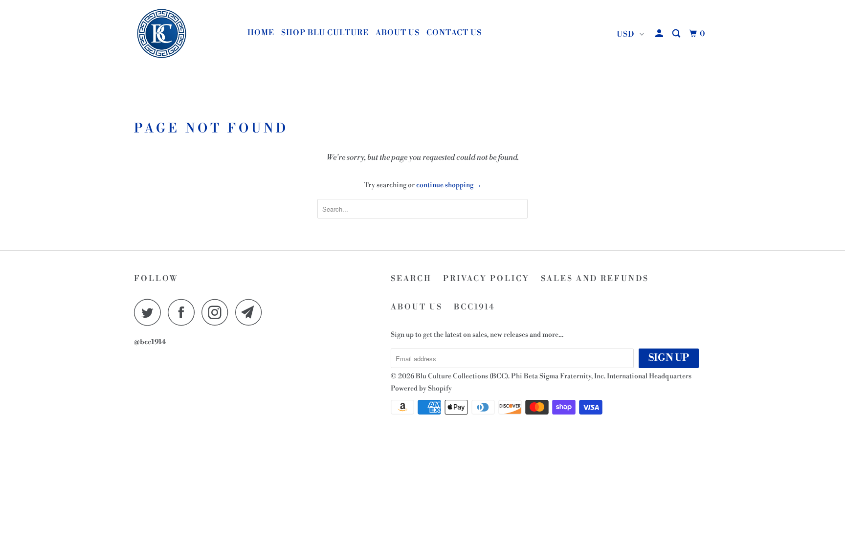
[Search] (677, 33)
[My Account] (660, 33)
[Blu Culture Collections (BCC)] (184, 34)
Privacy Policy (486, 279)
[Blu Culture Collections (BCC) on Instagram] (217, 312)
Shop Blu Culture (325, 33)
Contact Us (454, 33)
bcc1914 (474, 307)
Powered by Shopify (421, 388)
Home (260, 33)
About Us (398, 33)
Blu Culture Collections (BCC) (462, 376)
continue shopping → (449, 185)
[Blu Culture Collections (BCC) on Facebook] (184, 312)
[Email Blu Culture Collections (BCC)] (251, 312)
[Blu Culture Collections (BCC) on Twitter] (150, 312)
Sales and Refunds (595, 279)
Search (411, 279)
